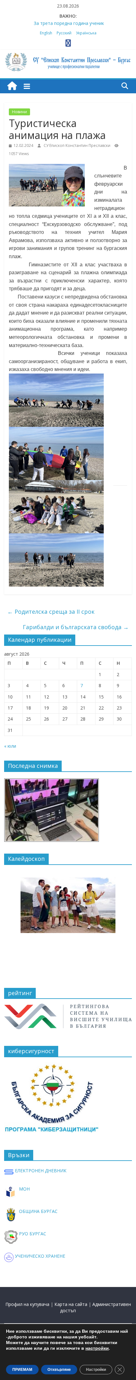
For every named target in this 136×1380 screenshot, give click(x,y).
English (46, 33)
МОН (24, 1189)
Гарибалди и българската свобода (76, 627)
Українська (86, 33)
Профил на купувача (27, 1304)
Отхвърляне (59, 1369)
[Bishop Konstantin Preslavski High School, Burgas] (12, 86)
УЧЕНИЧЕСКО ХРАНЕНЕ (39, 1256)
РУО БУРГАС (32, 1234)
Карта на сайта (70, 1304)
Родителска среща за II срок (51, 611)
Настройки (96, 1369)
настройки (97, 1348)
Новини (19, 111)
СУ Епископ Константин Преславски (77, 145)
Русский (64, 33)
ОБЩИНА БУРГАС (38, 1211)
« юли (10, 746)
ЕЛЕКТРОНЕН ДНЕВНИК (40, 1171)
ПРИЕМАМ (22, 1369)
